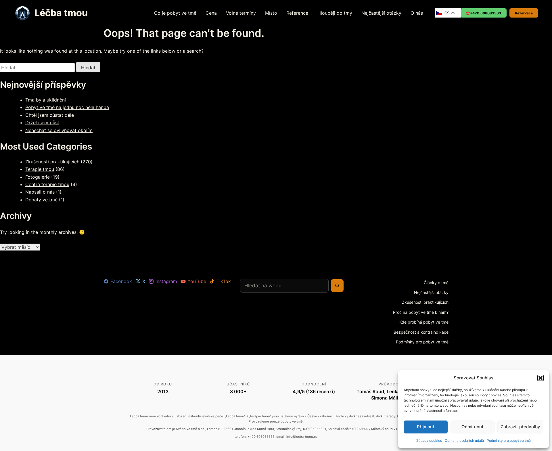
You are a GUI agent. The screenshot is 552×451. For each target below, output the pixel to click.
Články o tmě (436, 282)
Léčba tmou (61, 12)
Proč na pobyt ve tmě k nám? (420, 312)
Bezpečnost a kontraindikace (421, 332)
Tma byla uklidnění (45, 100)
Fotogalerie (37, 177)
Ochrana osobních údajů (464, 440)
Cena (211, 13)
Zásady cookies (429, 440)
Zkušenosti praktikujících (52, 162)
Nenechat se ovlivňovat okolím (59, 130)
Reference (297, 13)
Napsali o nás (40, 192)
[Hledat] (337, 285)
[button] (540, 378)
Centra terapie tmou (47, 184)
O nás (417, 13)
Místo (271, 13)
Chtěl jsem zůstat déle (49, 115)
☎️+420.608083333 (483, 13)
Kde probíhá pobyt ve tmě (423, 322)
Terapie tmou (39, 169)
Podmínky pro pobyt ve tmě (509, 440)
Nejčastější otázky (381, 13)
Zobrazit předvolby (520, 426)
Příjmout (425, 426)
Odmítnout (472, 426)
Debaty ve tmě (41, 199)
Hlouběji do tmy (334, 13)
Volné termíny (241, 13)
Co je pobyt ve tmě (175, 13)
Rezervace (524, 13)
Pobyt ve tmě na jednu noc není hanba (67, 107)
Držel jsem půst (42, 122)
